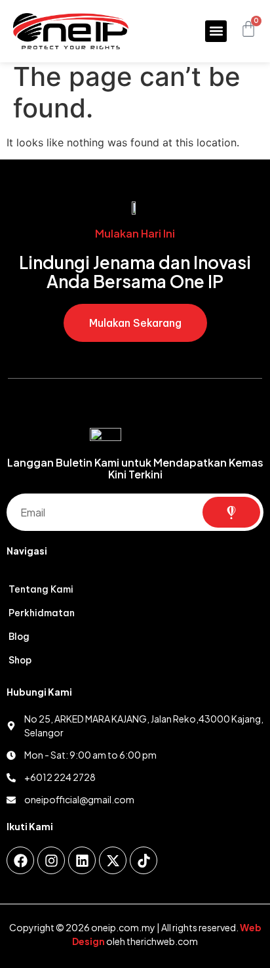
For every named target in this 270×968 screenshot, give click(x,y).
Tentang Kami (41, 589)
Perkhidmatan (42, 613)
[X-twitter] (112, 860)
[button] (216, 31)
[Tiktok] (143, 860)
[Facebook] (20, 860)
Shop (20, 660)
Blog (19, 636)
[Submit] (231, 512)
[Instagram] (51, 860)
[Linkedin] (82, 860)
